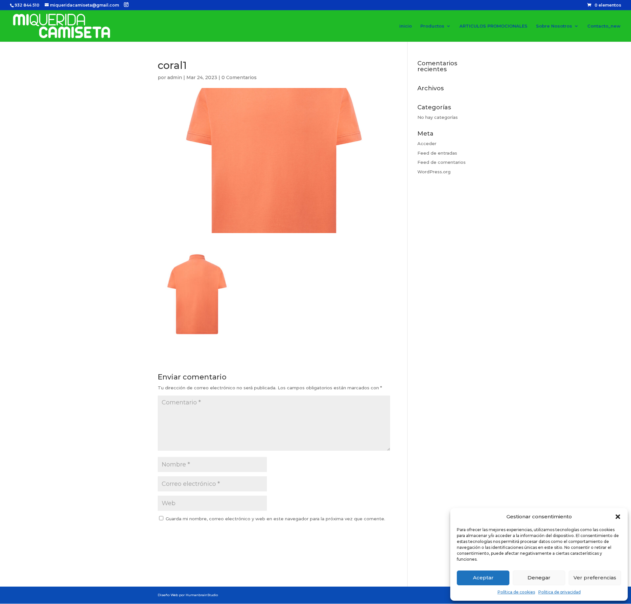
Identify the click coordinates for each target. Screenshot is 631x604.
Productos (432, 26)
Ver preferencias (594, 577)
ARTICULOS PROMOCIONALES (493, 26)
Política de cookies (516, 592)
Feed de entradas (437, 153)
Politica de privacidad (559, 592)
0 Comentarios (239, 77)
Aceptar (483, 577)
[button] (618, 516)
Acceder (426, 143)
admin (174, 77)
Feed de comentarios (441, 162)
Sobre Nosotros (554, 26)
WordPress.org (434, 171)
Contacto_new (603, 26)
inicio (405, 26)
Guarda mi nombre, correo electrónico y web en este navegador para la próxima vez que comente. (275, 518)
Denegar (538, 577)
